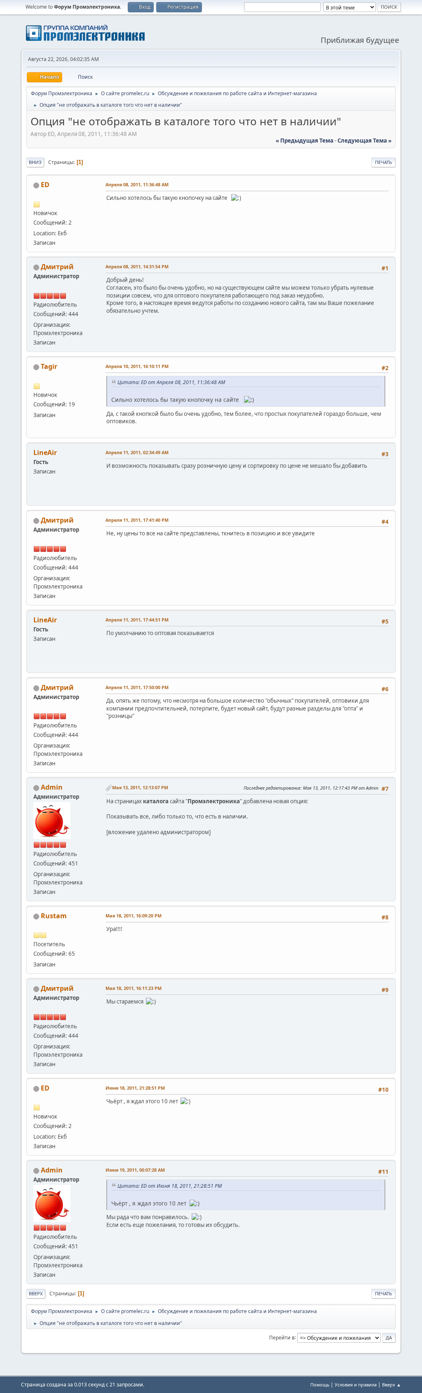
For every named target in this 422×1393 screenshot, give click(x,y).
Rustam (54, 915)
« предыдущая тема (304, 140)
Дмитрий (57, 266)
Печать (383, 162)
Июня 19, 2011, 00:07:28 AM (135, 1170)
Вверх (36, 1293)
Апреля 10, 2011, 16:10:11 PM (137, 366)
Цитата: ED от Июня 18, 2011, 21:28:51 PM (169, 1185)
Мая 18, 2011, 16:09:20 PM (134, 915)
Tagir (49, 366)
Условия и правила (356, 1384)
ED (45, 184)
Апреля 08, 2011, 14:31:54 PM (137, 266)
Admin (52, 787)
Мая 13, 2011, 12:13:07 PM (140, 787)
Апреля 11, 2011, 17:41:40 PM (137, 520)
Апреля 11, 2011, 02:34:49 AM (137, 452)
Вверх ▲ (391, 1384)
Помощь (319, 1384)
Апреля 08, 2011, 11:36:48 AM (137, 184)
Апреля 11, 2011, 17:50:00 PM (137, 687)
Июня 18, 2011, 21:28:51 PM (135, 1088)
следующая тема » (365, 140)
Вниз (35, 162)
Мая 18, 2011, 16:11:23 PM (134, 988)
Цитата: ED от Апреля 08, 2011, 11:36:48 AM (171, 382)
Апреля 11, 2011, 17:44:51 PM (137, 620)
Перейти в (282, 1337)
